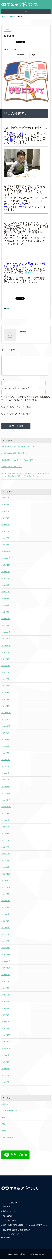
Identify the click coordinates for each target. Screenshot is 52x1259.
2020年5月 (5, 1001)
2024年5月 (5, 679)
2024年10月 (6, 646)
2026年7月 (5, 504)
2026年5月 (5, 518)
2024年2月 (5, 699)
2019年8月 (5, 1062)
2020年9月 (5, 975)
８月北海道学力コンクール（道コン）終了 (17, 460)
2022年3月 (5, 854)
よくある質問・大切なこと (11, 1110)
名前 (2, 379)
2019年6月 (5, 1075)
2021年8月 (5, 901)
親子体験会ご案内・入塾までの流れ (16, 1230)
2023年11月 (5, 719)
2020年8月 (5, 981)
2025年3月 (5, 612)
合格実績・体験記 (10, 1220)
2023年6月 (5, 753)
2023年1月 (5, 787)
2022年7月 (5, 827)
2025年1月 (5, 625)
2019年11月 (5, 1042)
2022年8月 (5, 820)
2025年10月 (6, 565)
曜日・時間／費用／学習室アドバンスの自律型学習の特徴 (25, 1225)
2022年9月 (5, 813)
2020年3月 (5, 1015)
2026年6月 (5, 511)
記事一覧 (6, 1206)
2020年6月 (5, 995)
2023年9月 (5, 733)
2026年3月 (5, 531)
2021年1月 (5, 948)
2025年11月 (5, 558)
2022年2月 (5, 860)
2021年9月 (5, 894)
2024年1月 (5, 706)
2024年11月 (5, 639)
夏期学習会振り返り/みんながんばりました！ (18, 447)
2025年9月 (5, 572)
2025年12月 (6, 552)
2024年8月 (5, 659)
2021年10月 (6, 887)
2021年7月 (5, 907)
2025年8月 (5, 578)
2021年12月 (6, 874)
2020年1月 (5, 1028)
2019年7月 (5, 1069)
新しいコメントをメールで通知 (17, 407)
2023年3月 (5, 773)
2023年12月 (6, 713)
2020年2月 (5, 1022)
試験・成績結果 (7, 1137)
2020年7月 (5, 988)
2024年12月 (6, 632)
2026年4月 (5, 525)
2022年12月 (6, 793)
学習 (8, 309)
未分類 (4, 1131)
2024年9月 (5, 652)
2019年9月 (5, 1055)
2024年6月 (5, 672)
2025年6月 (5, 592)
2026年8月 (5, 498)
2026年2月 (5, 538)
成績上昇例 (7, 1216)
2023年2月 (5, 780)
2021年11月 (5, 881)
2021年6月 (5, 914)
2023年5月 (5, 760)
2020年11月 (5, 961)
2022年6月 (5, 834)
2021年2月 (5, 941)
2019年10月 (6, 1048)
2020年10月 (6, 968)
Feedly (7, 1238)
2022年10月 (6, 807)
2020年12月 (6, 954)
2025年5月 (5, 599)
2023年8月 (5, 740)
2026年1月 (5, 545)
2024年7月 (5, 666)
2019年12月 (6, 1035)
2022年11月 (5, 800)
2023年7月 (5, 746)
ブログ (4, 1117)
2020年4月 (5, 1008)
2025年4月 (5, 605)
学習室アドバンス (10, 1211)
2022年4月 (5, 847)
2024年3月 (5, 693)
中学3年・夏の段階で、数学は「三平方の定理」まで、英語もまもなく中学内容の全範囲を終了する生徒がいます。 (25, 474)
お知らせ (4, 1104)
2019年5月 (5, 1082)
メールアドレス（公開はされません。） (14, 388)
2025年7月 (5, 585)
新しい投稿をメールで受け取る (17, 414)
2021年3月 (5, 934)
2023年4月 (5, 766)
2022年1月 (5, 867)
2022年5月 (5, 840)
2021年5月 (5, 921)
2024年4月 (5, 686)
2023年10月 (6, 726)
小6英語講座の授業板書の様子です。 (15, 453)
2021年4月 (5, 928)
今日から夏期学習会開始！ (11, 467)
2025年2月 (5, 619)
